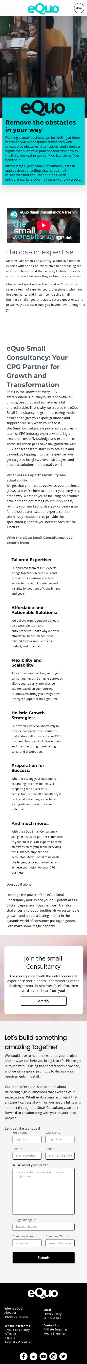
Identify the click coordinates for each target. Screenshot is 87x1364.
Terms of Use (52, 1318)
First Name (20, 1132)
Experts (10, 1338)
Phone (50, 1148)
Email (16, 1148)
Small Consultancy (17, 1330)
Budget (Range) (23, 1220)
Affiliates (11, 1334)
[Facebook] (24, 1356)
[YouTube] (43, 1356)
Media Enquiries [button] (55, 1333)
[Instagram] (53, 1356)
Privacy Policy (53, 1314)
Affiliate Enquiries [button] (56, 1329)
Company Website (58, 1236)
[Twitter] (63, 1356)
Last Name (53, 1132)
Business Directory (17, 1341)
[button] (44, 1001)
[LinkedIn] (33, 1356)
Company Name (23, 1236)
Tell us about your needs (29, 1165)
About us (10, 1312)
